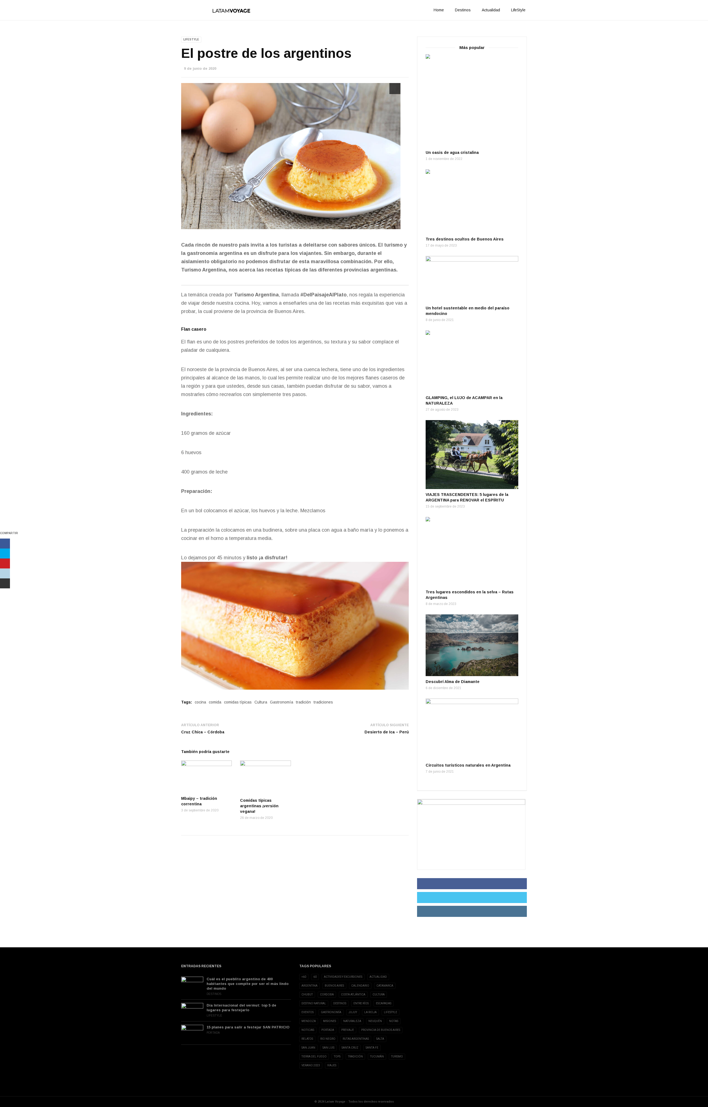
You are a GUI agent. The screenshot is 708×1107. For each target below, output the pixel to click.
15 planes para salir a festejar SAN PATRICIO (248, 1027)
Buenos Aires (334, 985)
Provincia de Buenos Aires (380, 1029)
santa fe (372, 1047)
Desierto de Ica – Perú (387, 732)
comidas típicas (238, 702)
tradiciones (323, 702)
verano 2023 (310, 1065)
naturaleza (352, 1021)
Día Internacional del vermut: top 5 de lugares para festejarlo (241, 1007)
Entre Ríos (361, 1003)
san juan (308, 1047)
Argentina (309, 985)
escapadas (383, 1003)
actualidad (378, 976)
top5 (337, 1056)
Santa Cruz (350, 1047)
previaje (347, 1029)
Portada (213, 1032)
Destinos (463, 10)
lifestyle (390, 1012)
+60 (303, 976)
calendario (360, 985)
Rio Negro (327, 1038)
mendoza (308, 1021)
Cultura (260, 702)
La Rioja (370, 1012)
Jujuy (352, 1012)
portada (327, 1029)
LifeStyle (518, 10)
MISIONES (329, 1021)
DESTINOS (339, 1003)
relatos (307, 1038)
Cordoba (327, 994)
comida (215, 702)
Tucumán (377, 1056)
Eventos (307, 1012)
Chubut (307, 994)
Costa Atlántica (353, 994)
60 (315, 976)
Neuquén (375, 1021)
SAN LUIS (328, 1047)
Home (439, 10)
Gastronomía (281, 702)
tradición (303, 702)
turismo (397, 1056)
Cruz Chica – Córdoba (202, 732)
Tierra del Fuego (314, 1056)
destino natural (313, 1003)
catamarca (384, 985)
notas (393, 1021)
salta (380, 1038)
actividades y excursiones (343, 976)
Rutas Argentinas (356, 1038)
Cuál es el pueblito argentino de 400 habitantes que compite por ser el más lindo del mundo (247, 983)
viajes (331, 1065)
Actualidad (491, 10)
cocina (200, 702)
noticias (307, 1029)
